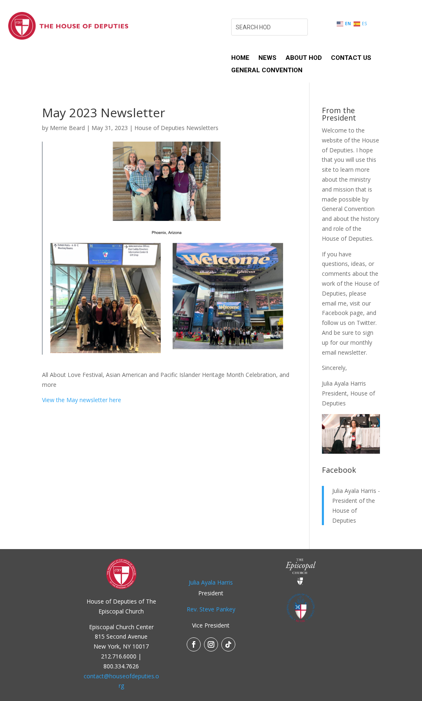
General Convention (266, 70)
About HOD (304, 58)
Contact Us (351, 58)
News (267, 58)
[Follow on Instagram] (211, 644)
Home (240, 58)
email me (334, 303)
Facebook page (342, 313)
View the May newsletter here (81, 400)
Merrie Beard (67, 128)
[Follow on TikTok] (228, 644)
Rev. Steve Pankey (211, 609)
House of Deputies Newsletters (176, 128)
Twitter (365, 323)
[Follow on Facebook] (194, 644)
